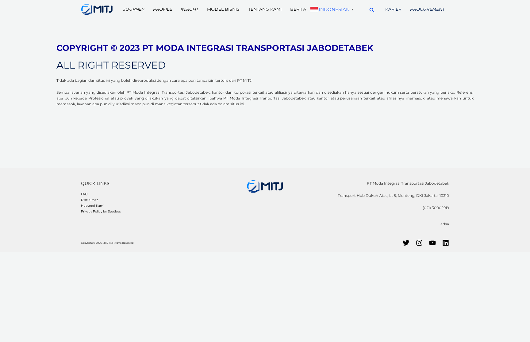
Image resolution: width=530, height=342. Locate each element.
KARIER (393, 9)
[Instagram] (419, 242)
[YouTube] (432, 242)
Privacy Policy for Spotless (101, 211)
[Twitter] (406, 242)
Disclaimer (89, 200)
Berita (298, 9)
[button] (372, 9)
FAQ (84, 194)
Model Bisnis (223, 9)
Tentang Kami (265, 9)
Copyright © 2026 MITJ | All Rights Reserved (107, 242)
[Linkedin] (445, 242)
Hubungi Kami (92, 206)
